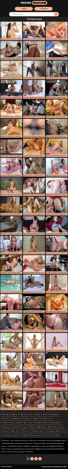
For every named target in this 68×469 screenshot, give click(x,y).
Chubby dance (41, 427)
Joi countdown (15, 419)
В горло (24, 427)
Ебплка (31, 427)
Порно (33, 2)
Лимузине (15, 427)
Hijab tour (14, 414)
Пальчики (5, 419)
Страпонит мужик (37, 431)
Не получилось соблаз (53, 431)
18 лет (46, 435)
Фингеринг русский (41, 423)
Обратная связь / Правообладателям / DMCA (54, 466)
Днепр (38, 414)
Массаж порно (6, 466)
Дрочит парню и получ (25, 423)
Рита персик (26, 419)
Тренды (23, 9)
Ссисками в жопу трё (8, 423)
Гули (64, 431)
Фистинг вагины (36, 435)
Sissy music (23, 414)
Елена (45, 414)
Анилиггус (16, 435)
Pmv (31, 414)
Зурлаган (36, 419)
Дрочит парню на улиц (55, 427)
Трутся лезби (55, 435)
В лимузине (5, 427)
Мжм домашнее (56, 423)
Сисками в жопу (47, 419)
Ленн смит (25, 431)
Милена (25, 435)
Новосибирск (54, 414)
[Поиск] (56, 14)
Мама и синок (15, 431)
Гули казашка (6, 435)
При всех (5, 431)
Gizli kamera (5, 414)
